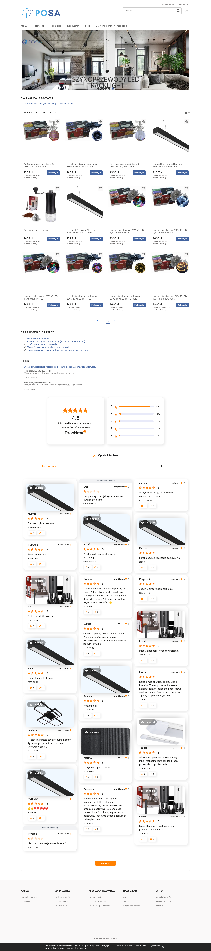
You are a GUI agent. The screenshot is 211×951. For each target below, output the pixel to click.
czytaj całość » (30, 377)
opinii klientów (75, 423)
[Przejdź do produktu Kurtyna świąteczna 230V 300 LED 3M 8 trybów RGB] (41, 140)
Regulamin (25, 901)
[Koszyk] (187, 10)
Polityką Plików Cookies (111, 945)
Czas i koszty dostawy (98, 901)
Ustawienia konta (62, 901)
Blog (124, 897)
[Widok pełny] (189, 112)
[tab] (98, 88)
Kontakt (125, 901)
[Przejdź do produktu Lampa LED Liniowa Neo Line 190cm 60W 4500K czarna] (170, 140)
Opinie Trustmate (163, 901)
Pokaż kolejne (105, 863)
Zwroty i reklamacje (29, 897)
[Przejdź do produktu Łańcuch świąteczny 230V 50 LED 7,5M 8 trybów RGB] (127, 206)
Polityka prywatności (131, 905)
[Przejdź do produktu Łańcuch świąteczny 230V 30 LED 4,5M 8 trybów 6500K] (170, 206)
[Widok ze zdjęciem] (186, 112)
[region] (105, 60)
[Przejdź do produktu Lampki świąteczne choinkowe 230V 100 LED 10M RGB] (84, 272)
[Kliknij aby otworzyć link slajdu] (105, 60)
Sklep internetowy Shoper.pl (105, 938)
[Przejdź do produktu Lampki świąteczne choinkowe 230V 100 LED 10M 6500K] (84, 140)
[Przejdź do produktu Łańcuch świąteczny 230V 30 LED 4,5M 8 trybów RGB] (41, 272)
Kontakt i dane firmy (164, 897)
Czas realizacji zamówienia (100, 905)
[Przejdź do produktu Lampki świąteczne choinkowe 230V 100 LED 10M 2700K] (127, 272)
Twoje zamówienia (62, 897)
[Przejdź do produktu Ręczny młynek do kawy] (41, 206)
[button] (57, 121)
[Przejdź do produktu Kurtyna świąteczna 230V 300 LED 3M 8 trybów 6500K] (127, 140)
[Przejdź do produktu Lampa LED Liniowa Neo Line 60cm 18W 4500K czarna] (84, 206)
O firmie (159, 905)
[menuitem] (28, 25)
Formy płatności (95, 897)
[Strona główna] (41, 12)
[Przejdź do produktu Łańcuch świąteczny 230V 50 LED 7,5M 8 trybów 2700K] (170, 272)
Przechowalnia (61, 905)
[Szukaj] (178, 10)
